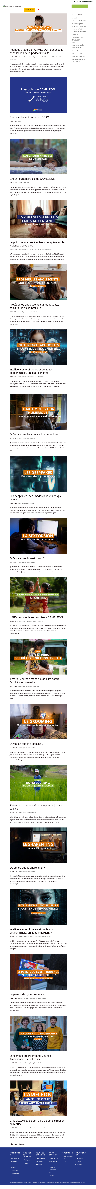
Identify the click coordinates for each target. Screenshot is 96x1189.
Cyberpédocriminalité (39, 57)
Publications (14, 1170)
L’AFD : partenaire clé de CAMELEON (32, 178)
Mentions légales (75, 1182)
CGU (68, 1182)
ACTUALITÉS (63, 6)
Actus (31, 57)
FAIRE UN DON (30, 9)
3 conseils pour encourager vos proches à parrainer (78, 53)
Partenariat (26, 182)
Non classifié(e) (39, 376)
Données (79, 1164)
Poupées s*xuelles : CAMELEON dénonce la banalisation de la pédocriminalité (78, 42)
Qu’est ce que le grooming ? (26, 743)
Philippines (27, 1160)
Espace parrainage (87, 1)
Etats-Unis (40, 1161)
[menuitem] (38, 10)
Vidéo (15, 59)
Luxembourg (41, 1158)
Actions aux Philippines (25, 621)
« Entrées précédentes (17, 1144)
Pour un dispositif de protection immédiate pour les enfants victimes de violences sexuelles (79, 29)
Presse (79, 1161)
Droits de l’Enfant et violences (55, 57)
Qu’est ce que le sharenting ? (27, 867)
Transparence (15, 1173)
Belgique (39, 1164)
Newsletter (80, 1158)
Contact (13, 1167)
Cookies (83, 1182)
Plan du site (36, 1182)
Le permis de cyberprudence (27, 994)
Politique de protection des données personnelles (53, 1182)
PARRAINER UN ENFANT (80, 6)
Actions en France (23, 57)
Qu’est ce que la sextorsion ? (27, 558)
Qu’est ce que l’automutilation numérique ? (35, 434)
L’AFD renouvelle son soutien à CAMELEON (36, 617)
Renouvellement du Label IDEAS (29, 117)
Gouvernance (15, 1158)
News (11, 59)
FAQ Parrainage (68, 1162)
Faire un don (54, 1158)
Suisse (26, 1163)
